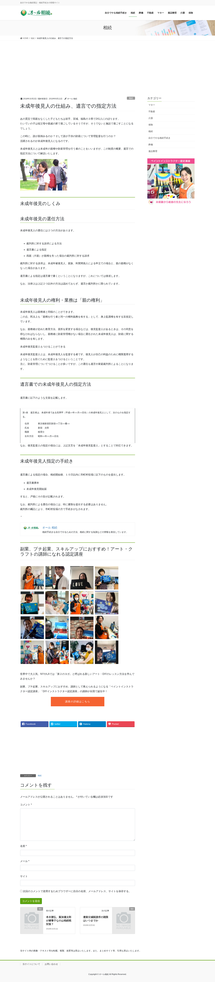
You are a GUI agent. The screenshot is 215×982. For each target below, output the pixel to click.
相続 (131, 98)
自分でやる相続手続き (159, 138)
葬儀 (150, 144)
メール (24, 861)
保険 (150, 124)
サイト (24, 876)
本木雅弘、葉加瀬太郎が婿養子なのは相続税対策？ (58, 920)
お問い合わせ (51, 964)
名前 (23, 846)
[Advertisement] (107, 64)
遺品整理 (152, 151)
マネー (151, 105)
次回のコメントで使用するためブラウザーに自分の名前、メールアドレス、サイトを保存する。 (77, 891)
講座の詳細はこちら (77, 701)
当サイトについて (31, 964)
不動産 (151, 111)
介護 (150, 118)
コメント (26, 804)
